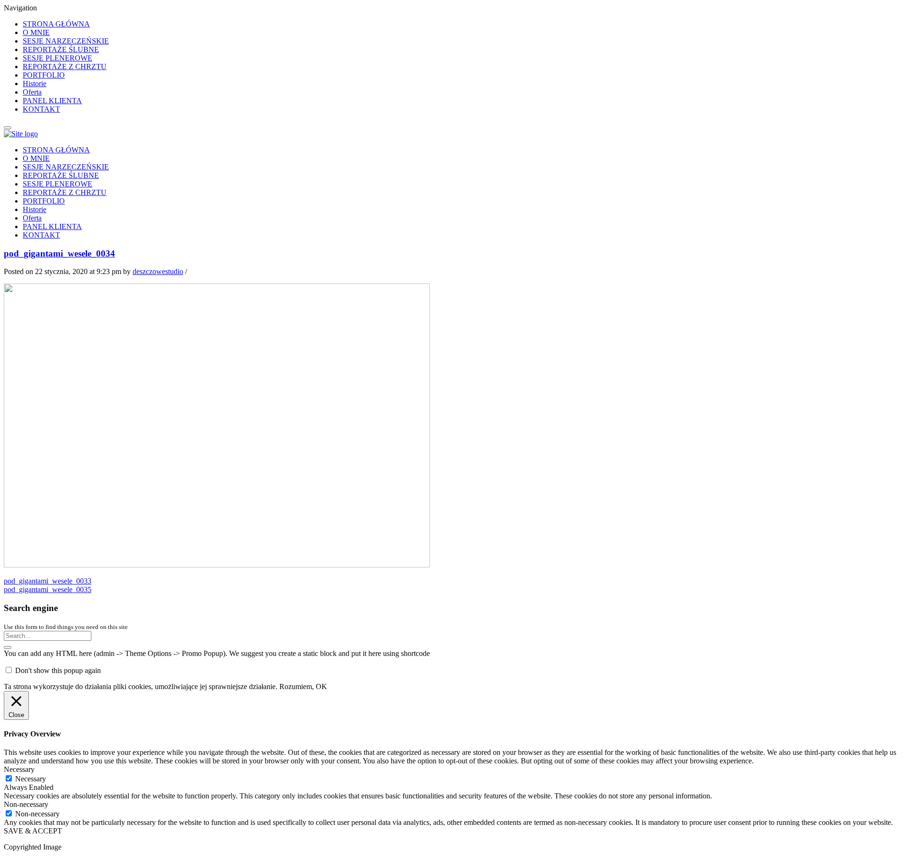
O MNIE (36, 32)
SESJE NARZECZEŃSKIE (66, 41)
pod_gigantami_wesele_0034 (59, 253)
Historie (34, 84)
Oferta (32, 92)
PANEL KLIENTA (52, 101)
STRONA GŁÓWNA (56, 24)
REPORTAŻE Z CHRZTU (65, 66)
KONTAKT (41, 109)
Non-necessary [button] (26, 804)
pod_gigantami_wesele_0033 (47, 581)
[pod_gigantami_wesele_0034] (217, 565)
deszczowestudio (158, 271)
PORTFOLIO (44, 75)
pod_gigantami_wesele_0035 (47, 589)
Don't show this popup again (58, 670)
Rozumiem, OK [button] (303, 686)
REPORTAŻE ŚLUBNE (61, 49)
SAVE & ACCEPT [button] (33, 831)
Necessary (30, 779)
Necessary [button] (19, 769)
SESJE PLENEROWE (57, 58)
